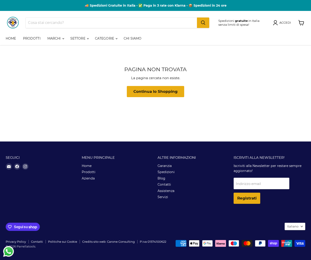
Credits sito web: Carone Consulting (108, 241)
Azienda (88, 178)
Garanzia (165, 166)
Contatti (164, 184)
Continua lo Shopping (155, 91)
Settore (78, 38)
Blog (161, 178)
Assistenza (166, 191)
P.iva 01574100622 (153, 241)
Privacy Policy (16, 241)
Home (11, 38)
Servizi (163, 197)
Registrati (247, 198)
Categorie (105, 38)
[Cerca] (203, 23)
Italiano (292, 226)
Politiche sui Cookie (62, 241)
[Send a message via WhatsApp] (8, 251)
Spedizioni (166, 172)
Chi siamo (132, 38)
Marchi (54, 38)
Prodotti (32, 38)
